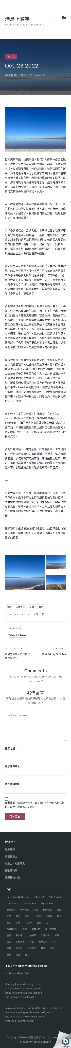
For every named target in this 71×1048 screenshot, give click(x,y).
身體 (32, 607)
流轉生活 (20, 607)
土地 (9, 922)
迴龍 (52, 948)
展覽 (39, 922)
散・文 (11, 56)
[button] (17, 635)
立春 (54, 941)
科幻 (32, 941)
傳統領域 (47, 909)
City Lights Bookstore (18, 897)
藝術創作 (31, 948)
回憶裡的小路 (12, 877)
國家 (59, 916)
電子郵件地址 (13, 766)
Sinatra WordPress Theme (35, 1041)
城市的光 (10, 849)
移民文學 (43, 941)
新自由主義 (50, 929)
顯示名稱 (11, 748)
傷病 (59, 909)
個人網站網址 (12, 784)
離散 (18, 954)
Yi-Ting (15, 628)
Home (8, 90)
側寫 (36, 909)
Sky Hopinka (47, 903)
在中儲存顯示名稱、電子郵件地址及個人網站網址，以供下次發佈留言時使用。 (34, 805)
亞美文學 (11, 909)
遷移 (9, 954)
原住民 (49, 916)
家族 (18, 922)
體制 (41, 607)
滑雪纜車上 (11, 856)
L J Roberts (12, 903)
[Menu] (64, 17)
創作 (9, 916)
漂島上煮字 (17, 19)
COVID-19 (39, 897)
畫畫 (9, 941)
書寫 (9, 935)
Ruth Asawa (29, 903)
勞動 (27, 916)
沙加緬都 (31, 935)
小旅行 (28, 922)
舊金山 (19, 948)
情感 (9, 607)
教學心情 (36, 929)
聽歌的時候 (11, 870)
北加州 (38, 916)
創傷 (18, 916)
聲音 (9, 948)
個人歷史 (24, 909)
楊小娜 (19, 935)
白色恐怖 (20, 941)
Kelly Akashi (55, 897)
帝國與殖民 (12, 929)
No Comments (37, 75)
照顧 (56, 935)
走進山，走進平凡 (15, 863)
